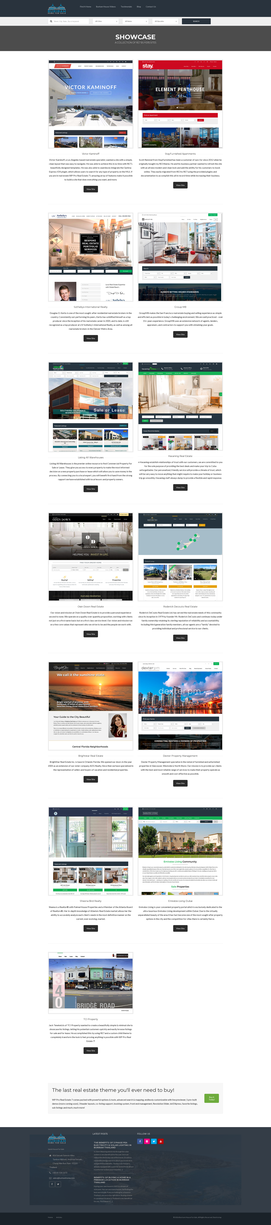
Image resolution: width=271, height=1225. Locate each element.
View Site (91, 189)
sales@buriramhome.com (64, 1178)
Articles (59, 1217)
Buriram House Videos (106, 6)
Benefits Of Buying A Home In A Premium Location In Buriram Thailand (112, 1180)
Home (50, 1217)
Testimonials (126, 6)
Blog (139, 6)
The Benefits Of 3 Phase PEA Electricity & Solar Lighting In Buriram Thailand (112, 1145)
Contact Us (151, 6)
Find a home (85, 6)
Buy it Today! (212, 1098)
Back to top (217, 1217)
